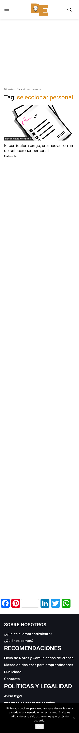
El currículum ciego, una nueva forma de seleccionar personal (38, 148)
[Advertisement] (39, 47)
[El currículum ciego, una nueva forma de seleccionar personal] (39, 122)
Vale (39, 726)
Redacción (10, 155)
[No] (74, 718)
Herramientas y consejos (18, 138)
